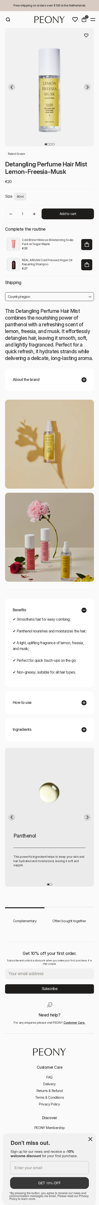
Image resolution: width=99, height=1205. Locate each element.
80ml (20, 196)
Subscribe (50, 988)
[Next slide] (87, 87)
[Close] (90, 1139)
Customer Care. (74, 1022)
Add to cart (68, 214)
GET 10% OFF (49, 1182)
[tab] (46, 144)
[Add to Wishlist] (86, 35)
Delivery (49, 1084)
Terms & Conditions (49, 1097)
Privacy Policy (49, 1104)
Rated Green (16, 154)
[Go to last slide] (11, 87)
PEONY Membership (49, 1128)
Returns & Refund (49, 1091)
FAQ (49, 1077)
